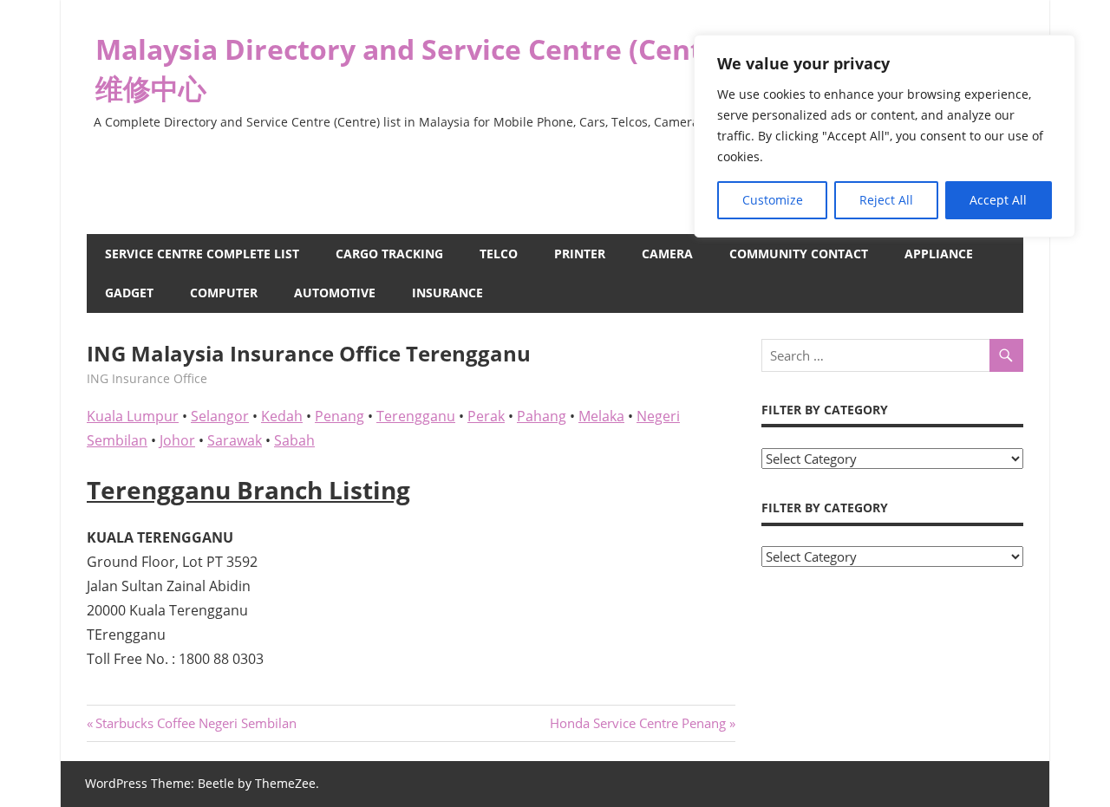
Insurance (447, 292)
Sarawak (234, 440)
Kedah (282, 416)
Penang (339, 416)
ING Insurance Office (147, 378)
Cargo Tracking (389, 253)
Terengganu (415, 416)
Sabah (294, 440)
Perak (486, 416)
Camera (667, 253)
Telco (499, 253)
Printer (579, 253)
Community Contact (798, 253)
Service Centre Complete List (202, 253)
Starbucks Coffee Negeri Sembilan (196, 723)
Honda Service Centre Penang (638, 723)
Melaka (601, 416)
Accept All (998, 200)
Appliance (938, 253)
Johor (177, 440)
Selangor (220, 416)
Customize (772, 200)
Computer (224, 292)
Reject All (886, 200)
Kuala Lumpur (133, 416)
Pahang (541, 416)
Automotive (334, 292)
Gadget (129, 292)
